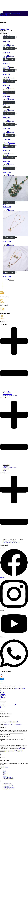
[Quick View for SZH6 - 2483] (16, 168)
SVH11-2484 (6, 128)
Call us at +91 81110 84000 (9, 541)
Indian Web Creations (20, 688)
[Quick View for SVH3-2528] (16, 92)
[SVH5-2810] (6, 68)
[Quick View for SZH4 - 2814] (16, 237)
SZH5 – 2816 (7, 207)
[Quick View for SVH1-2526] (16, 146)
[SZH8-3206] (6, 155)
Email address (5, 713)
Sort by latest (6, 786)
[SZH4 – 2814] (15, 235)
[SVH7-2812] (6, 46)
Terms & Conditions (7, 394)
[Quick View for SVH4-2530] (16, 81)
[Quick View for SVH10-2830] (16, 135)
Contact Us (5, 776)
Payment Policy (6, 465)
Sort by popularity (7, 783)
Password (4, 716)
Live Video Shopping (8, 777)
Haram (4, 39)
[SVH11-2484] (6, 122)
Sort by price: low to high (8, 787)
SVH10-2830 (6, 139)
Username (5, 734)
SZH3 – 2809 (7, 276)
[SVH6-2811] (6, 57)
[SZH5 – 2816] (15, 201)
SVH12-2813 (6, 118)
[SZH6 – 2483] (6, 166)
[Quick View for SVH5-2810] (16, 70)
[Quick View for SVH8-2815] (16, 37)
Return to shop (3, 767)
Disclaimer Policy (7, 392)
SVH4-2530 (6, 85)
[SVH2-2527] (6, 101)
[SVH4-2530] (6, 79)
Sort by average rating (8, 785)
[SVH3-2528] (6, 90)
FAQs (4, 470)
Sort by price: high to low (8, 788)
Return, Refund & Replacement (10, 395)
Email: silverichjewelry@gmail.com (11, 542)
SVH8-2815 (6, 42)
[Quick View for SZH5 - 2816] (16, 202)
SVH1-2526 (6, 150)
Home (4, 771)
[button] (10, 45)
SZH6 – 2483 (7, 172)
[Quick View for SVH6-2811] (16, 59)
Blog (4, 774)
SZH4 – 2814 (7, 241)
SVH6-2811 (6, 63)
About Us (5, 773)
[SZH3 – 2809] (15, 270)
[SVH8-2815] (6, 35)
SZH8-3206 (6, 161)
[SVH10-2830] (6, 133)
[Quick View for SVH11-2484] (16, 124)
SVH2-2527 (6, 107)
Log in (2, 724)
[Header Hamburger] (1, 12)
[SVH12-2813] (6, 111)
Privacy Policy (6, 391)
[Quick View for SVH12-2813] (16, 113)
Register (2, 750)
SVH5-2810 (6, 74)
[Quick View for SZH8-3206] (16, 157)
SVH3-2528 (6, 96)
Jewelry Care (6, 468)
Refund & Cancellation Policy (10, 467)
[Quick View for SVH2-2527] (16, 103)
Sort (1, 32)
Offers (4, 772)
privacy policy (21, 748)
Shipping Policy (6, 466)
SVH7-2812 (6, 52)
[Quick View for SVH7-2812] (16, 48)
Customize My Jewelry (8, 778)
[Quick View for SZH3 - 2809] (16, 272)
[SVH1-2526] (6, 144)
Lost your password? (13, 721)
